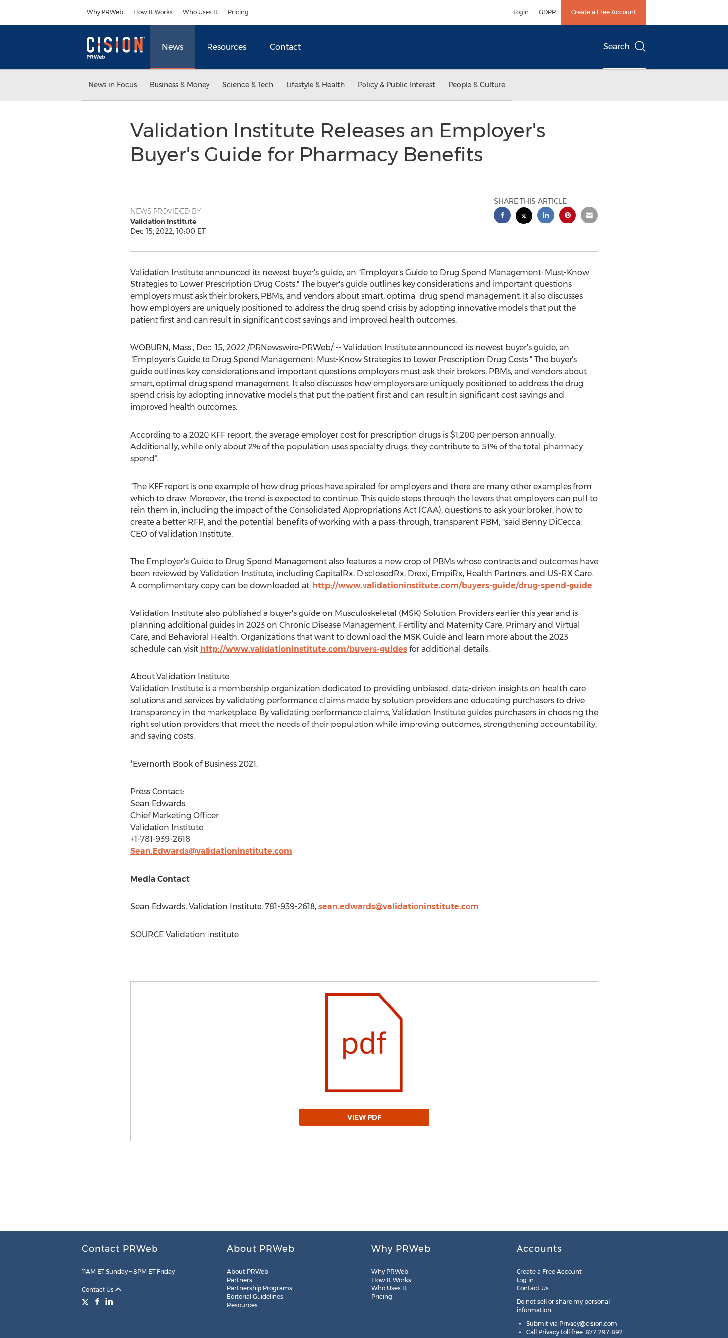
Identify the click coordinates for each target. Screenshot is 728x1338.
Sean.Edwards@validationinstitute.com (211, 851)
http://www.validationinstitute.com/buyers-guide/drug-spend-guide (452, 585)
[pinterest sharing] (567, 216)
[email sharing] (589, 216)
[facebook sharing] (502, 216)
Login (521, 12)
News (172, 47)
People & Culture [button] (476, 84)
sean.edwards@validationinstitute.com (398, 906)
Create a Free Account (603, 12)
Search (616, 46)
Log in (525, 1279)
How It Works (153, 12)
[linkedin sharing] (545, 216)
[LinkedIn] (109, 1301)
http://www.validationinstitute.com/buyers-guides (303, 649)
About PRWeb (247, 1271)
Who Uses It (200, 12)
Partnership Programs (259, 1288)
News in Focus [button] (112, 84)
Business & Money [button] (179, 84)
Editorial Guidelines (255, 1296)
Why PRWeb (105, 12)
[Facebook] (97, 1301)
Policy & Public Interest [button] (396, 84)
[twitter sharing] (524, 216)
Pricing (238, 12)
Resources (226, 47)
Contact (285, 47)
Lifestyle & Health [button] (315, 84)
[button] (364, 1043)
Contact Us (98, 1289)
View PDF (364, 1117)
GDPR (547, 12)
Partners (239, 1279)
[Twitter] (86, 1301)
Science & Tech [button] (247, 84)
